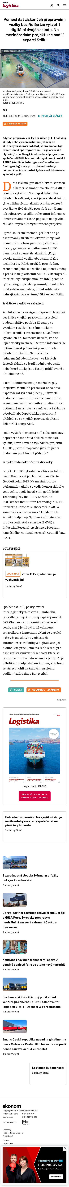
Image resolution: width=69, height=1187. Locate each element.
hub (5, 109)
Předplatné (8, 1136)
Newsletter (8, 1144)
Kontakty (7, 1130)
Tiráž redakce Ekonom (13, 1133)
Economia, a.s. (31, 1110)
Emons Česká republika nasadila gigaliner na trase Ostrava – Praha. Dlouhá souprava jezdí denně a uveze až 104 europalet (34, 1044)
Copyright (7, 1110)
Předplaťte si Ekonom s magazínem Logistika (34, 796)
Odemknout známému (45, 690)
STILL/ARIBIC (16, 103)
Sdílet (18, 690)
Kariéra (6, 1140)
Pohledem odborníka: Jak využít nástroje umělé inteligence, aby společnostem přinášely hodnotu (33, 821)
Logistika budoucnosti (48, 1067)
